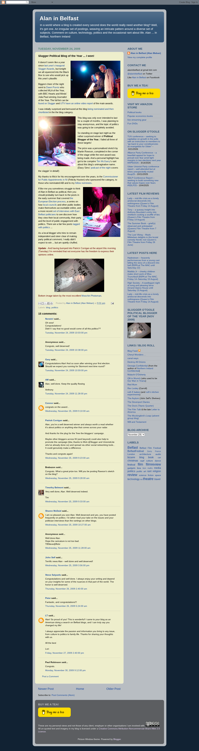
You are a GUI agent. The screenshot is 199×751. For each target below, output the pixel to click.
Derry (149, 451)
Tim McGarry (103, 161)
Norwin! (49, 319)
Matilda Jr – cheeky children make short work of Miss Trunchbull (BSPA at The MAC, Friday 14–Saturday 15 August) (142, 275)
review (132, 475)
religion (157, 471)
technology (133, 479)
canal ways (132, 358)
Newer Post (46, 688)
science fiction (146, 475)
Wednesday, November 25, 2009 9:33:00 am (67, 501)
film (140, 464)
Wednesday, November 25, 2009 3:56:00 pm (67, 565)
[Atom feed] (139, 351)
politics (54, 307)
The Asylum (133, 398)
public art (141, 471)
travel (157, 479)
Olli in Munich (134, 378)
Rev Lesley (132, 388)
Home (80, 688)
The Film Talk (134, 409)
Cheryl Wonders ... (136, 355)
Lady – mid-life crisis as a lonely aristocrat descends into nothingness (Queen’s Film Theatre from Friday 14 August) (143, 202)
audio (158, 454)
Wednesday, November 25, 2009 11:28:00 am (67, 548)
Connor (49, 403)
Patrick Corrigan (53, 420)
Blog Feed (132, 351)
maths (150, 468)
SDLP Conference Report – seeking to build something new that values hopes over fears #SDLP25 (142, 182)
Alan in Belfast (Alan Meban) (146, 53)
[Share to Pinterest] (51, 303)
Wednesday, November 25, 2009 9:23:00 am (67, 458)
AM (47, 380)
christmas (132, 460)
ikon (144, 468)
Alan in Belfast (59, 18)
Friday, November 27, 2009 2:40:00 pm (64, 653)
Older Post (113, 688)
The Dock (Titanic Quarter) (140, 406)
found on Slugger (46, 103)
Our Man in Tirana (136, 381)
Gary (47, 359)
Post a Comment (50, 676)
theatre (148, 479)
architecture (145, 454)
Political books (134, 112)
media (157, 467)
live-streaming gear (136, 120)
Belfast (132, 447)
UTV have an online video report (76, 103)
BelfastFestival (135, 451)
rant (149, 471)
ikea (139, 468)
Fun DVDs (132, 123)
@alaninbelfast (134, 74)
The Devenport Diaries (138, 402)
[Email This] (39, 303)
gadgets (131, 468)
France (158, 451)
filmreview (153, 464)
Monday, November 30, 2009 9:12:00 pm (65, 670)
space (158, 475)
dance (158, 461)
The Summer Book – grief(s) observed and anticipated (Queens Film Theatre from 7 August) (141, 227)
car (159, 457)
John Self (50, 557)
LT (46, 615)
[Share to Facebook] (48, 303)
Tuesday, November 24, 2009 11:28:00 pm (66, 393)
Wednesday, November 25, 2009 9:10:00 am (67, 411)
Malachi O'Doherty (136, 374)
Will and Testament (136, 422)
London (131, 454)
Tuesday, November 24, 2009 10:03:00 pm (66, 333)
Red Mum (132, 384)
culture (149, 461)
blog (48, 307)
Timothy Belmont (54, 487)
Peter (48, 598)
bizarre (131, 457)
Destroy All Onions (136, 362)
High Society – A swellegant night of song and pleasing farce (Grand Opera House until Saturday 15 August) (143, 287)
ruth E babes (133, 392)
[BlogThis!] (42, 303)
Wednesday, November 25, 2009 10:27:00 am (68, 525)
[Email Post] (112, 303)
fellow (78, 183)
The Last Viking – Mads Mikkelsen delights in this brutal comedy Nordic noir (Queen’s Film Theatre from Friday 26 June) (142, 240)
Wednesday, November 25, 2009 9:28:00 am (67, 478)
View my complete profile (139, 57)
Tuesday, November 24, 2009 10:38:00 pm (66, 350)
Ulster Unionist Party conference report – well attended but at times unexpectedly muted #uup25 (143, 170)
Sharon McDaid (53, 511)
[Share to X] (45, 303)
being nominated (96, 109)
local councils (50, 205)
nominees (87, 183)
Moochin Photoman (91, 296)
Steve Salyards (53, 575)
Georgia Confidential (137, 366)
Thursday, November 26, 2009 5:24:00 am (66, 606)
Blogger (117, 739)
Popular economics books (140, 116)
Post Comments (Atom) (63, 695)
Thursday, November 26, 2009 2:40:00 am (66, 589)
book (151, 457)
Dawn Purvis (52, 87)
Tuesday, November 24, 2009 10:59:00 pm (66, 370)
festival (131, 464)
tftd (141, 479)
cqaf (142, 461)
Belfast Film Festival (150, 448)
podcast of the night (101, 167)
